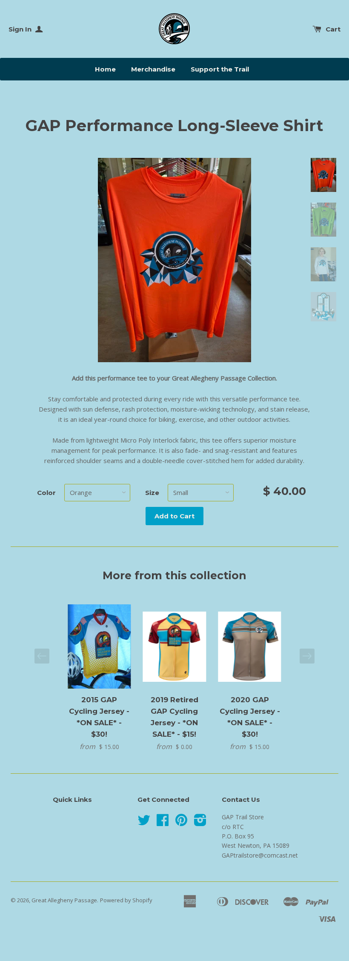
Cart (333, 29)
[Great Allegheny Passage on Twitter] (143, 823)
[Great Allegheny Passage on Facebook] (162, 823)
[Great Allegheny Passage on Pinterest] (181, 823)
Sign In (21, 29)
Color (46, 493)
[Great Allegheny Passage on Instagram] (200, 823)
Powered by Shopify (126, 900)
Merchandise (153, 69)
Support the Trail (220, 69)
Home (105, 69)
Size (152, 493)
